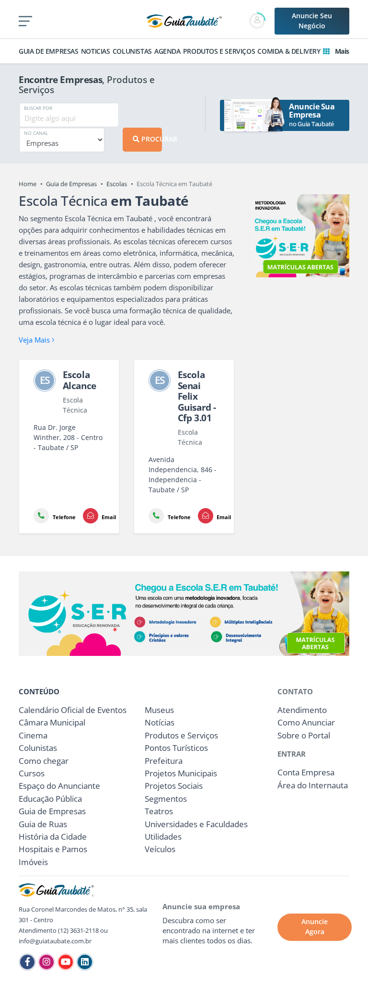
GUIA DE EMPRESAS (49, 51)
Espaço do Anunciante (59, 785)
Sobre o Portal (303, 735)
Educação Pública (50, 798)
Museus (159, 709)
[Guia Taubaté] (184, 20)
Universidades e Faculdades (196, 824)
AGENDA (167, 51)
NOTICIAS (95, 51)
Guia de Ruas (43, 824)
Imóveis (33, 861)
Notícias (159, 722)
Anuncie (312, 20)
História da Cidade (53, 836)
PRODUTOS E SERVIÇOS (219, 51)
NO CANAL (36, 133)
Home (27, 183)
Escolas (116, 183)
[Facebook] (27, 962)
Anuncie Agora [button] (314, 926)
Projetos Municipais (181, 773)
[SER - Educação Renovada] (299, 235)
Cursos (32, 773)
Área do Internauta (312, 785)
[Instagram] (46, 962)
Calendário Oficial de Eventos (72, 709)
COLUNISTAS (132, 51)
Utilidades (163, 836)
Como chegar (44, 760)
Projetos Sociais (174, 785)
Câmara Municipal (52, 722)
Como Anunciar (306, 722)
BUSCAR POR (38, 108)
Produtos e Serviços (181, 735)
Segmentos (166, 798)
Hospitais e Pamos (53, 849)
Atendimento (302, 709)
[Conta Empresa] (258, 20)
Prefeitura (164, 760)
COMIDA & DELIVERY (288, 51)
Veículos (160, 849)
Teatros (159, 811)
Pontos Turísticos (176, 747)
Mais (341, 51)
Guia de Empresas (71, 183)
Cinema (33, 735)
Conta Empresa (305, 772)
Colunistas (38, 747)
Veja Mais (35, 340)
